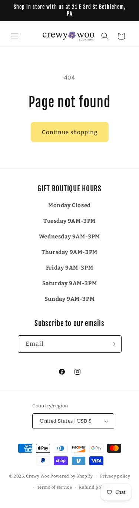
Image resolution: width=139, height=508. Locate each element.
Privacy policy (115, 476)
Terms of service (54, 487)
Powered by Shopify (71, 475)
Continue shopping (69, 132)
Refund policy (94, 487)
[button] (15, 36)
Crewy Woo (37, 475)
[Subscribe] (113, 344)
